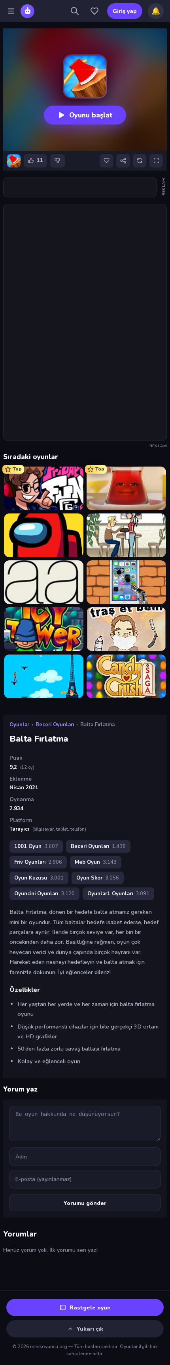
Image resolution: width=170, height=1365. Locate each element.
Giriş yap (125, 11)
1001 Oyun (36, 846)
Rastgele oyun (90, 1307)
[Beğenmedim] (57, 160)
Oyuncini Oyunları (44, 893)
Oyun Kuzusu (39, 877)
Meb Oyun (96, 862)
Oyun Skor (97, 877)
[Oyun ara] (75, 11)
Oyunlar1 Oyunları (118, 893)
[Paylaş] (123, 160)
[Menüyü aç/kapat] (11, 11)
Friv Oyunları (38, 862)
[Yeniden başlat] (139, 160)
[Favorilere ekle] (106, 160)
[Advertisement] (80, 187)
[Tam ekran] (156, 160)
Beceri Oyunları (55, 724)
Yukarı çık (90, 1329)
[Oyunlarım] (94, 11)
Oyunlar (19, 724)
